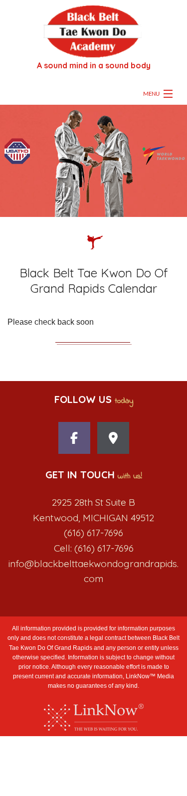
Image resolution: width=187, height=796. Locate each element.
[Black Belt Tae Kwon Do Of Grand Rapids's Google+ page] (113, 440)
